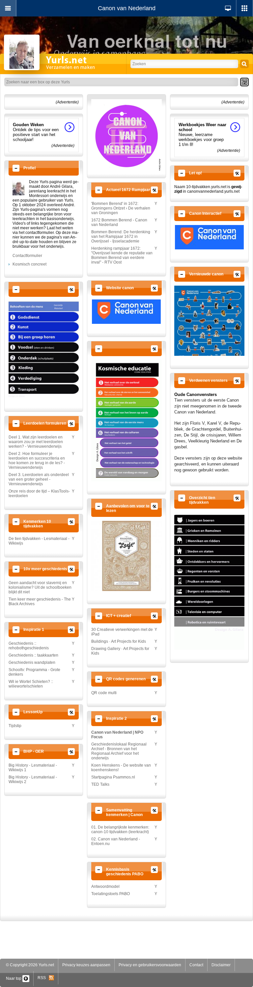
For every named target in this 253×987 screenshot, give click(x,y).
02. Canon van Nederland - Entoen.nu (115, 841)
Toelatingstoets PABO (110, 893)
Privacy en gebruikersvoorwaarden (150, 965)
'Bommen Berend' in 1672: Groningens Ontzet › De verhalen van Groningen (120, 208)
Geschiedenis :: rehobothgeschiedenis (29, 645)
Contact (196, 965)
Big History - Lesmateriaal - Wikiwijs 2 (33, 779)
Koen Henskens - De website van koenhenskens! (121, 767)
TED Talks (100, 784)
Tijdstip (15, 725)
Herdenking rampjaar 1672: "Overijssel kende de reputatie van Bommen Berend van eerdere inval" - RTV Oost (122, 255)
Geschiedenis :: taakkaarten (33, 655)
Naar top (14, 978)
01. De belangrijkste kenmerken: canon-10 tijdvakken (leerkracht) (120, 829)
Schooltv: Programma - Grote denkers (34, 672)
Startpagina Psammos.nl (113, 777)
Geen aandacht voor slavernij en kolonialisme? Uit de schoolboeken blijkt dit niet (40, 587)
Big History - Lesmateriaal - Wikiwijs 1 (33, 767)
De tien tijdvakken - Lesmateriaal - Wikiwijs (39, 541)
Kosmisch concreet (29, 264)
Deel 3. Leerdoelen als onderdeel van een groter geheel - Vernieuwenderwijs (39, 479)
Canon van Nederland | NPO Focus (117, 734)
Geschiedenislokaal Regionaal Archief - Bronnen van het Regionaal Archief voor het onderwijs (119, 751)
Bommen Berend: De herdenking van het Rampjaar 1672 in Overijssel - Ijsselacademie (120, 236)
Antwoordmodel (105, 886)
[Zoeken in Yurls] (244, 64)
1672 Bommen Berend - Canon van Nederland (119, 222)
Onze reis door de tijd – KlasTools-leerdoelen (39, 493)
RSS (43, 977)
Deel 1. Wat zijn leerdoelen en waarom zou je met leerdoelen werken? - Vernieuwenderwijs (36, 442)
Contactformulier (27, 255)
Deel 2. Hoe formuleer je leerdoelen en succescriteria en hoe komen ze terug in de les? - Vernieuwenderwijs (37, 460)
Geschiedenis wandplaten (32, 662)
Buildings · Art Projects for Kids (118, 641)
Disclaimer (221, 965)
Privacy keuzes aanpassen (86, 965)
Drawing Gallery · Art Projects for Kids (120, 651)
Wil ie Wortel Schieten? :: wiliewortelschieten (31, 684)
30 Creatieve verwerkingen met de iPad (122, 631)
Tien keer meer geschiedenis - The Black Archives (40, 601)
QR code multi (104, 693)
